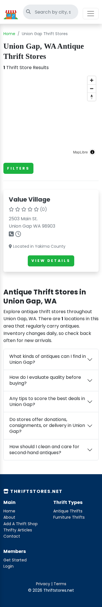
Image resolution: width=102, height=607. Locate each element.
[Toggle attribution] (92, 152)
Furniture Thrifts (69, 517)
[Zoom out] (92, 88)
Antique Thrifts (67, 511)
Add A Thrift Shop (20, 524)
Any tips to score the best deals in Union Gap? (47, 401)
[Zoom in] (92, 80)
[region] (51, 115)
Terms (60, 584)
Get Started (15, 560)
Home (9, 34)
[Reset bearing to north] (92, 97)
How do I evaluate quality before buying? (45, 380)
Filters (18, 168)
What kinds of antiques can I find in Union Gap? (47, 359)
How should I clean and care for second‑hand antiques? (44, 449)
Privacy (43, 584)
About (9, 517)
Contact (11, 536)
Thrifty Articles (17, 530)
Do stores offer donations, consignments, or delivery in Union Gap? (47, 425)
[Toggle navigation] (91, 13)
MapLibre (80, 151)
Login (8, 566)
